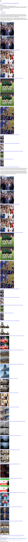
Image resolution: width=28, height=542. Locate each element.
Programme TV (2, 538)
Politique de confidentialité (17, 538)
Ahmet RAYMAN (3, 13)
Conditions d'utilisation (11, 538)
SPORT (1, 4)
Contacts (5, 538)
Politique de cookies (23, 538)
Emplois (7, 538)
